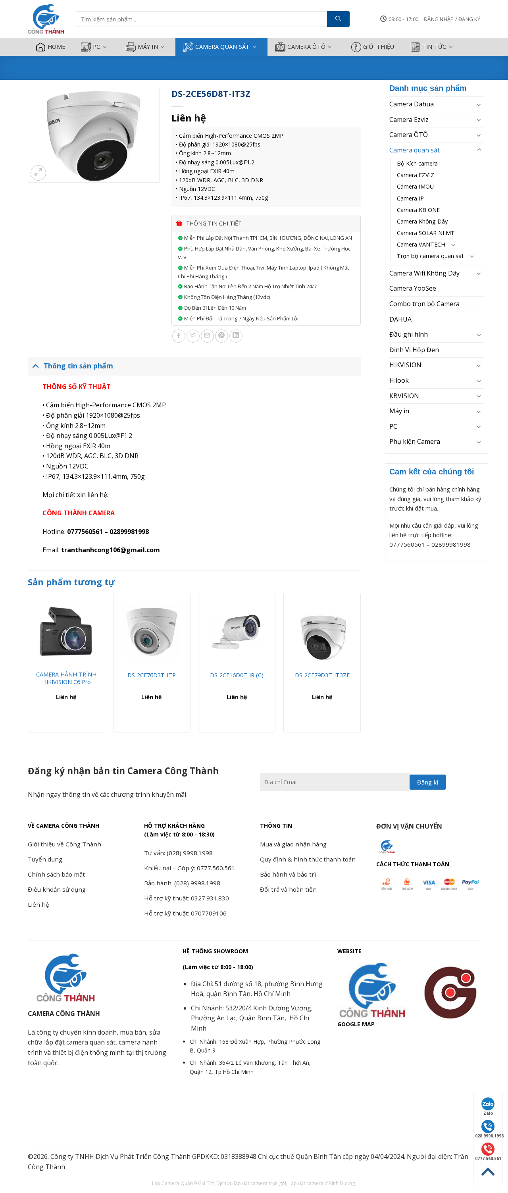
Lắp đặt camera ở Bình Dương (322, 1183)
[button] (452, 19)
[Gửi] (338, 19)
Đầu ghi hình (408, 334)
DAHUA (400, 319)
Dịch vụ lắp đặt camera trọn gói (251, 1183)
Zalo (488, 1113)
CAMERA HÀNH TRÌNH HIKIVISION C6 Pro (66, 678)
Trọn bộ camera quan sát (430, 256)
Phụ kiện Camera (414, 441)
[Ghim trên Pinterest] (221, 336)
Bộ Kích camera (417, 163)
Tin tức (434, 46)
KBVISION (404, 395)
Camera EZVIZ (415, 175)
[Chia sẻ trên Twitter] (193, 336)
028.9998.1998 (488, 1136)
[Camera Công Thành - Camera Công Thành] (46, 19)
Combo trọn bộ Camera (424, 303)
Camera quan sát (222, 46)
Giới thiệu (378, 46)
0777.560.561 (488, 1158)
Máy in (148, 46)
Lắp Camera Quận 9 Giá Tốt (183, 1183)
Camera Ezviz (409, 119)
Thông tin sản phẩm (78, 365)
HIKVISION (405, 364)
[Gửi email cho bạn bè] (207, 336)
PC (96, 46)
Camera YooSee (412, 288)
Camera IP (410, 198)
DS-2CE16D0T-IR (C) (237, 675)
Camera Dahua (411, 104)
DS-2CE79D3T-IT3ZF (322, 675)
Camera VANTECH (421, 244)
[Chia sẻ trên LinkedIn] (235, 336)
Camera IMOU (415, 186)
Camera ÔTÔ (306, 46)
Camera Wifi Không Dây (424, 273)
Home (56, 46)
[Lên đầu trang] (488, 1172)
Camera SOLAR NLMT (426, 233)
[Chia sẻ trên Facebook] (178, 336)
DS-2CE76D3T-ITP (151, 675)
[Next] (360, 665)
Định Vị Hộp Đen (414, 349)
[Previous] (28, 665)
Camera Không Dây (422, 221)
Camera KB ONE (418, 210)
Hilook (399, 380)
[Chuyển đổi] (479, 104)
